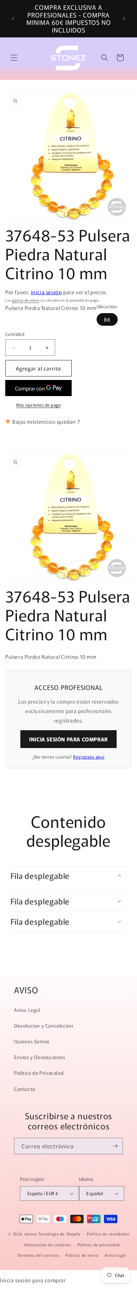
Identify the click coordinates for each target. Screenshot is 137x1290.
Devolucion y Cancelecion (43, 1025)
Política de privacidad (99, 1244)
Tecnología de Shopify (59, 1233)
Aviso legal (115, 1255)
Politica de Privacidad (39, 1072)
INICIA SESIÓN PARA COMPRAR (68, 739)
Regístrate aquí (88, 756)
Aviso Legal (27, 1009)
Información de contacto (47, 1244)
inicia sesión (46, 292)
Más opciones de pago (38, 405)
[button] (14, 57)
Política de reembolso (108, 1233)
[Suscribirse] (115, 1146)
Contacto (24, 1088)
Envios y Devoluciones (39, 1056)
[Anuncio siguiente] (124, 18)
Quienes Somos (32, 1041)
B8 (107, 319)
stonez (31, 1233)
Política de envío (81, 1255)
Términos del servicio (38, 1255)
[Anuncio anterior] (13, 18)
